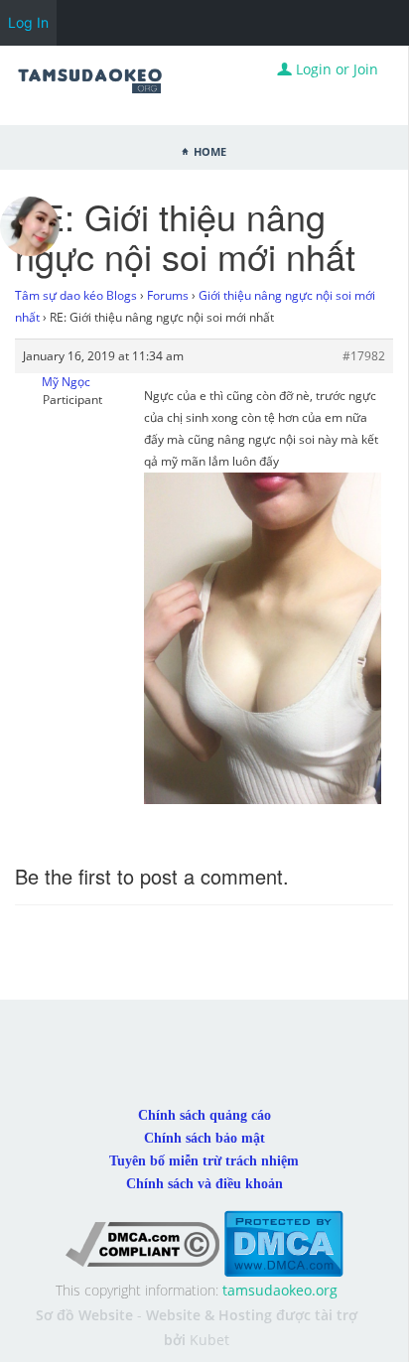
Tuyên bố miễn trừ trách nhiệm (204, 1161)
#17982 (363, 355)
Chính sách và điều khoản (204, 1183)
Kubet (209, 1339)
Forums (168, 295)
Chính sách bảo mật (204, 1138)
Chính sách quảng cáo (204, 1115)
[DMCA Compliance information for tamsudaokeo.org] (142, 1242)
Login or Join (335, 69)
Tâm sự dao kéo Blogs (76, 295)
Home (210, 150)
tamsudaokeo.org (280, 1290)
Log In (28, 22)
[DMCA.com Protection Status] (283, 1242)
